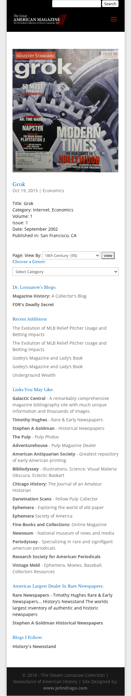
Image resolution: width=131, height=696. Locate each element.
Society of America (42, 516)
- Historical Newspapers (58, 428)
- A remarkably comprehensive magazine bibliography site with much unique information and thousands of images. (60, 404)
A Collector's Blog (49, 296)
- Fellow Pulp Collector (55, 499)
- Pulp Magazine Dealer (54, 445)
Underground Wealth (34, 375)
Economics (53, 190)
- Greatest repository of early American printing (65, 457)
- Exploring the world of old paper (58, 507)
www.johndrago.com (65, 688)
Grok (18, 184)
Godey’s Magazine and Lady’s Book (47, 358)
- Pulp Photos (35, 437)
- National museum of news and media (63, 533)
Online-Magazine (59, 524)
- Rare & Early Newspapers (57, 420)
